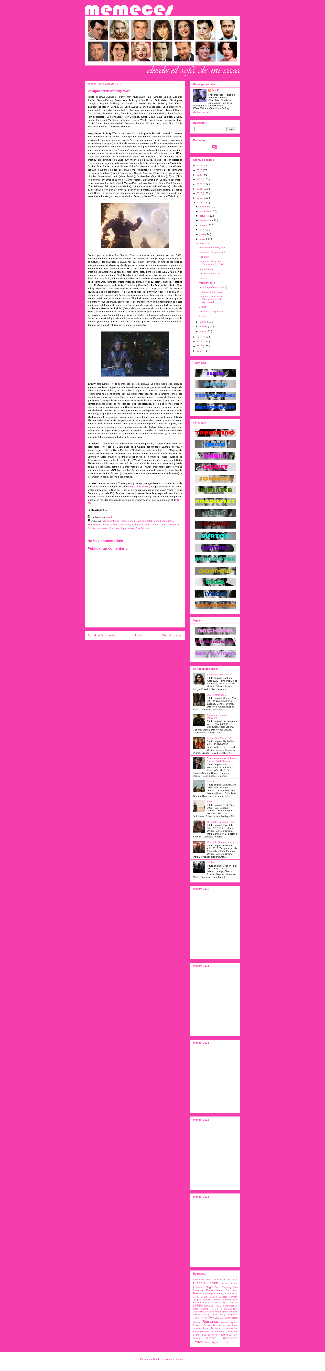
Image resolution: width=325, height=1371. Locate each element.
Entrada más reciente (101, 635)
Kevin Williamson (212, 1302)
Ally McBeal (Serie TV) (219, 738)
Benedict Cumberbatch (140, 520)
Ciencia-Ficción (109, 524)
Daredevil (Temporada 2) (212, 252)
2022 (200, 184)
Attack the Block (207, 282)
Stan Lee (114, 528)
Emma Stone (214, 1290)
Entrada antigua (172, 635)
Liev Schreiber (227, 1306)
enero (203, 331)
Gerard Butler (230, 1293)
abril (202, 243)
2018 (200, 202)
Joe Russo (124, 524)
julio (202, 229)
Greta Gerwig (200, 1297)
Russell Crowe (221, 1325)
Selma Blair (199, 1335)
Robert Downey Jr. (170, 524)
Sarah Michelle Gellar (204, 1331)
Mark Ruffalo (151, 524)
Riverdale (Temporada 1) (220, 842)
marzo (203, 321)
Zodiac (202, 306)
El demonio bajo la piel (211, 292)
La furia (211, 781)
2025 (200, 170)
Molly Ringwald (228, 1314)
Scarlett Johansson (98, 528)
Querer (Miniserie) (217, 694)
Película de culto (219, 1317)
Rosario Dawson (228, 1322)
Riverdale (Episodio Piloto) (221, 822)
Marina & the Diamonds (221, 1309)
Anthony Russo (118, 520)
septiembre (206, 220)
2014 (200, 350)
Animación (198, 1279)
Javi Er (216, 90)
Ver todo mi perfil (202, 112)
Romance (210, 1321)
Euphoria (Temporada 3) (220, 674)
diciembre (205, 206)
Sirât (209, 801)
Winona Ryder (211, 1342)
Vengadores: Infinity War (212, 247)
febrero (204, 326)
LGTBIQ (198, 1305)
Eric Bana (231, 1290)
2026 (200, 165)
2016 (200, 341)
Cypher (211, 862)
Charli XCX (230, 1279)
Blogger (180, 1359)
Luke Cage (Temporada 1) (213, 287)
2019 (200, 197)
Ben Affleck (214, 1279)
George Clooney (214, 1293)
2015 (200, 346)
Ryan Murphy (211, 1328)
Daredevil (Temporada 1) (212, 311)
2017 (200, 337)
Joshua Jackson (221, 1299)
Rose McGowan (202, 1325)
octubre (204, 215)
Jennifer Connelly (228, 1297)
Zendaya (223, 1342)
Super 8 (203, 278)
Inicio (138, 635)
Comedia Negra (203, 1287)
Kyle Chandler (230, 1302)
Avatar (202, 316)
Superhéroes (127, 528)
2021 (200, 188)
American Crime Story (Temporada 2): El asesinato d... (210, 299)
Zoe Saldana (142, 528)
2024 (200, 174)
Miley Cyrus (211, 1314)
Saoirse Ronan (229, 1329)
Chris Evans (160, 520)
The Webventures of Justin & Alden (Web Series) (221, 759)
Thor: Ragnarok (139, 486)
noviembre (206, 211)
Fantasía (198, 1293)
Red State (204, 256)
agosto (204, 225)
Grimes (213, 1297)
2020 (200, 193)
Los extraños (206, 269)
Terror (197, 1342)
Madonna (203, 1309)
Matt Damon (221, 1311)
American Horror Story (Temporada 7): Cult (211, 263)
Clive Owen (229, 1283)
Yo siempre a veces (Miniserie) (217, 716)
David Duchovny (223, 1287)
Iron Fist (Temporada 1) (211, 273)
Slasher (211, 1338)
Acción (105, 520)
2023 (200, 179)
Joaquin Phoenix (201, 1300)
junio (202, 234)
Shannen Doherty (219, 1334)
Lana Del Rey (211, 1305)
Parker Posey (200, 1318)
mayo (203, 239)
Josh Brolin (137, 524)
